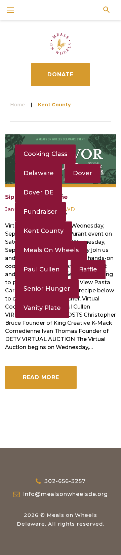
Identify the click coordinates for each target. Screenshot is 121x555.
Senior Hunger (47, 288)
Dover (82, 173)
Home (17, 105)
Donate (60, 74)
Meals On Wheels (51, 250)
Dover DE (38, 192)
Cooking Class (45, 154)
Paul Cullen (42, 269)
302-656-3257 (65, 481)
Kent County (44, 231)
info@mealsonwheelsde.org (65, 494)
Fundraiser (40, 211)
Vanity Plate (42, 308)
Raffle (88, 269)
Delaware (39, 173)
